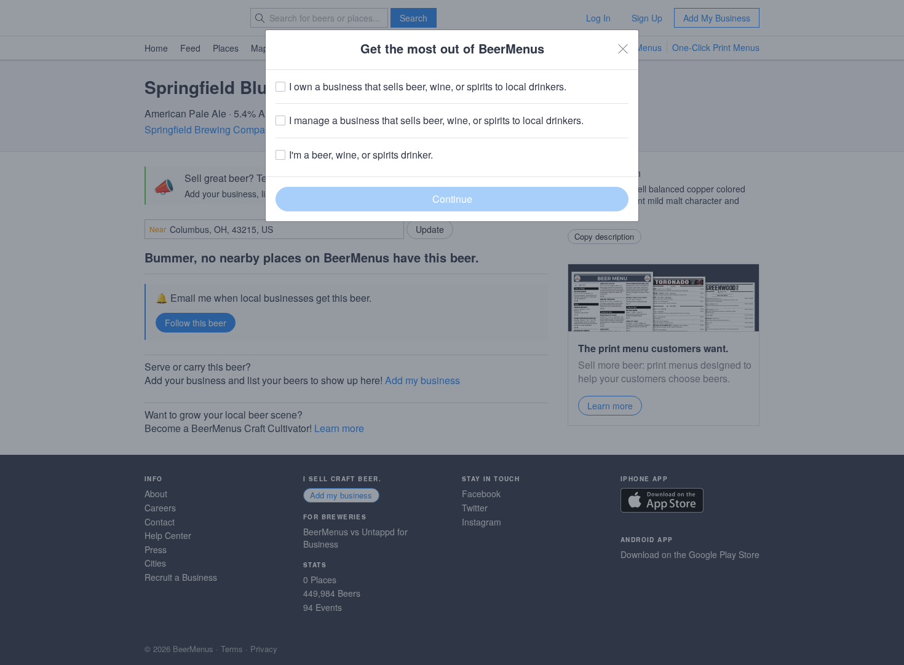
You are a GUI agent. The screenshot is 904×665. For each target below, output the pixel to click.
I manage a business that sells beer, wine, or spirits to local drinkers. (436, 120)
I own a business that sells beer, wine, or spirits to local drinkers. (427, 86)
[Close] (622, 48)
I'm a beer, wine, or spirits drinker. (361, 155)
